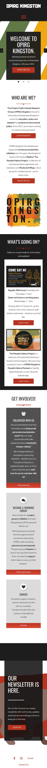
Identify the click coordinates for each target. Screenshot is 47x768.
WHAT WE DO (23, 69)
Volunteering (23, 485)
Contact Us (23, 764)
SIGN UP (17, 727)
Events (30, 758)
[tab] (18, 82)
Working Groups (24, 572)
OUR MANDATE (23, 135)
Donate (23, 625)
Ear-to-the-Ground (16, 708)
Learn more (23, 322)
